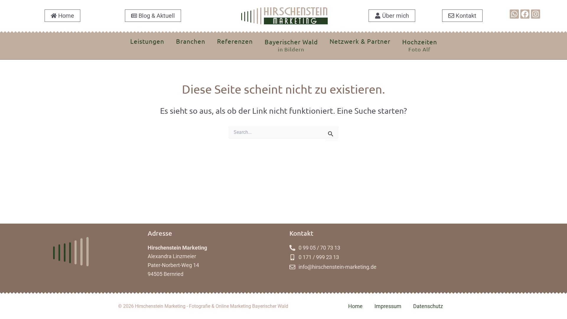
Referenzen (235, 41)
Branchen (190, 41)
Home (355, 306)
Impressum (387, 306)
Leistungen (147, 41)
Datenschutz (428, 306)
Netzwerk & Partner (360, 41)
